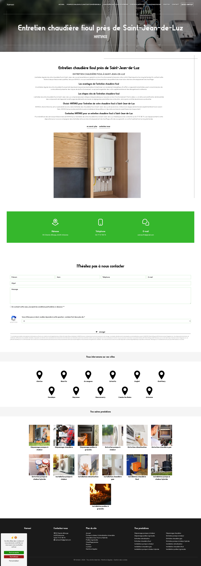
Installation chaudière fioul (175, 547)
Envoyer (102, 332)
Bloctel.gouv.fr (154, 339)
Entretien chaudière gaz (174, 538)
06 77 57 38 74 (100, 235)
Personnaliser (14, 561)
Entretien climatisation (142, 538)
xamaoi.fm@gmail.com (146, 235)
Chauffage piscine (154, 4)
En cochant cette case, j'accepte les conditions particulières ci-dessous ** (38, 307)
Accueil (61, 4)
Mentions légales (91, 549)
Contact (175, 4)
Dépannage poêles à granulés (145, 536)
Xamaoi (10, 4)
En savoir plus (92, 126)
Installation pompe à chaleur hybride (147, 549)
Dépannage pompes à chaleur (145, 533)
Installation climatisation (174, 544)
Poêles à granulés (137, 4)
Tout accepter (14, 552)
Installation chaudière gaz (143, 547)
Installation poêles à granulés (176, 549)
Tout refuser (14, 557)
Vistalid (78, 560)
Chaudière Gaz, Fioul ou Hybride (115, 4)
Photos (167, 4)
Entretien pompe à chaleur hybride (178, 541)
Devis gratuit (187, 4)
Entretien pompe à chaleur (175, 536)
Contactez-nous (104, 126)
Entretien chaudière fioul (143, 541)
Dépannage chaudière (173, 533)
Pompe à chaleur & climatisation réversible (84, 4)
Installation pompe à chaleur (144, 544)
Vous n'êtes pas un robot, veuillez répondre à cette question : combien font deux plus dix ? (53, 317)
